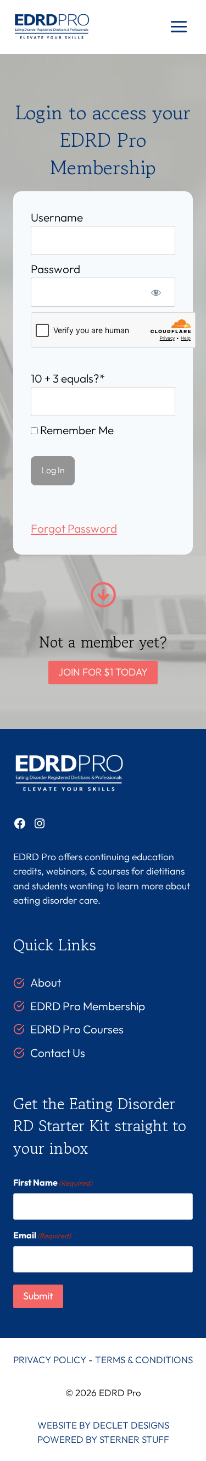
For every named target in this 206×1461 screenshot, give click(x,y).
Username (57, 217)
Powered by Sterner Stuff (103, 1439)
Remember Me (76, 430)
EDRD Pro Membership (87, 1006)
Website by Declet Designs (103, 1425)
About (45, 982)
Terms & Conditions (144, 1359)
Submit (38, 1296)
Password (55, 269)
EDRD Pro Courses (77, 1029)
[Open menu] (178, 27)
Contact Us (57, 1052)
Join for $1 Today (103, 672)
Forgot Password (74, 528)
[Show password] (156, 292)
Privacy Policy (49, 1359)
